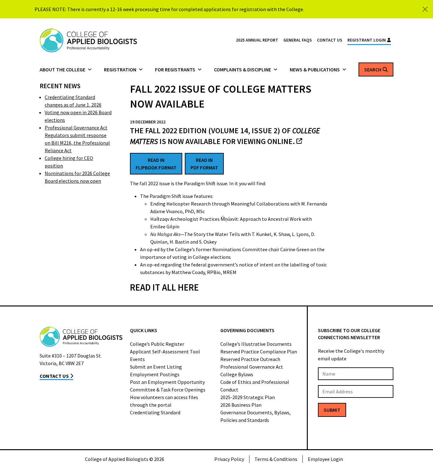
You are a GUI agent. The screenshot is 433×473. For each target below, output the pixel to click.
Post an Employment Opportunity (167, 382)
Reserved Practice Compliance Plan (258, 351)
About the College (62, 69)
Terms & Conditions (276, 459)
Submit (332, 410)
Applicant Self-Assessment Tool (165, 351)
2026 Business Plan (241, 405)
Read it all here (164, 287)
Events (137, 359)
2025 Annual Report (257, 40)
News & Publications (315, 69)
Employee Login (325, 459)
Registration (120, 69)
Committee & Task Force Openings (167, 389)
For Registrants (175, 69)
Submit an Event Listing (156, 367)
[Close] (425, 9)
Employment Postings (154, 374)
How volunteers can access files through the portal (164, 401)
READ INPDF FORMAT (204, 164)
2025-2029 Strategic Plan (247, 397)
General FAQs (297, 40)
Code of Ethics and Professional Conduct (254, 386)
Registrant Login (366, 40)
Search (372, 69)
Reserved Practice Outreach (250, 359)
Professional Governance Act (251, 367)
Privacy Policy (229, 459)
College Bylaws (236, 374)
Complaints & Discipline (242, 69)
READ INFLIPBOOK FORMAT (156, 164)
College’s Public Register (157, 344)
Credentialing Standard (155, 412)
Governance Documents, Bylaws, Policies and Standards (255, 416)
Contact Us (329, 40)
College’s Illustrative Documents (256, 344)
